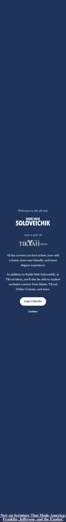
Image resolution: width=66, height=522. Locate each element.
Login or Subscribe (33, 301)
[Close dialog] (62, 517)
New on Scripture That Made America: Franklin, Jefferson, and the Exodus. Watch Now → (33, 517)
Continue (33, 311)
